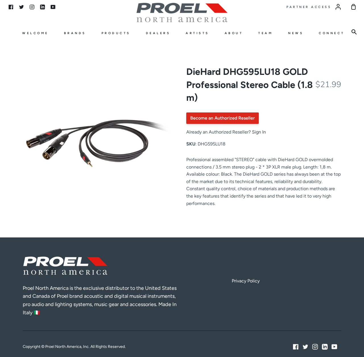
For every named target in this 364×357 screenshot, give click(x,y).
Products (116, 33)
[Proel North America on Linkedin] (325, 347)
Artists (197, 33)
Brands (75, 33)
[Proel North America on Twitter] (305, 347)
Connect (332, 33)
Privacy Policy (246, 281)
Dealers (158, 33)
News (295, 33)
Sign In (259, 132)
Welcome (35, 33)
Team (265, 33)
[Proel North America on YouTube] (334, 347)
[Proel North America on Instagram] (315, 347)
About (234, 33)
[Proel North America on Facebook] (296, 347)
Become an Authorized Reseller (222, 118)
